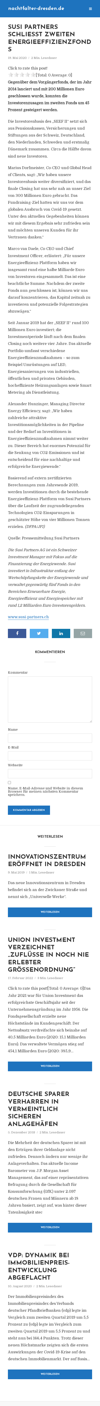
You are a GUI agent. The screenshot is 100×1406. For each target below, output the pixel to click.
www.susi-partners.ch (28, 617)
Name (13, 729)
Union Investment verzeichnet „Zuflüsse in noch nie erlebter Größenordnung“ (48, 955)
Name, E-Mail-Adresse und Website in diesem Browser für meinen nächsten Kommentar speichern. (45, 791)
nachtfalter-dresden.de (36, 8)
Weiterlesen (50, 912)
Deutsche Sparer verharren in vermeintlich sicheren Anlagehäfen (38, 1109)
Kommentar (18, 672)
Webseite (15, 765)
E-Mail (13, 747)
